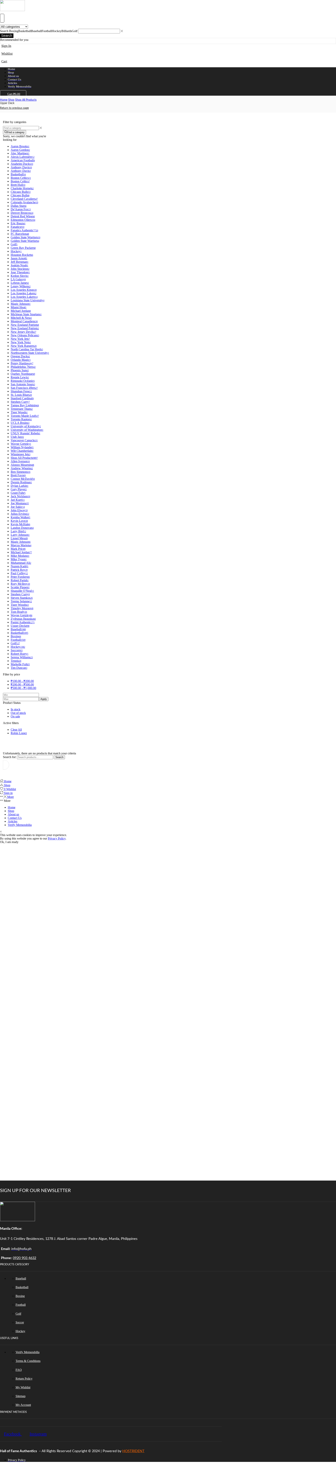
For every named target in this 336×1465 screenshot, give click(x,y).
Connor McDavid (23, 478)
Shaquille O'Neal (22, 590)
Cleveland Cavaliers (24, 198)
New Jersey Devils (23, 331)
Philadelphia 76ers (23, 366)
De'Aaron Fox (21, 209)
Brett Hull (18, 184)
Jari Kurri (18, 499)
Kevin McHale (20, 524)
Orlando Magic (21, 359)
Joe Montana (20, 503)
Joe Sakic (18, 506)
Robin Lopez (19, 733)
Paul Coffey (19, 573)
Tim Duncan (19, 667)
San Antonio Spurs (23, 384)
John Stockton (20, 268)
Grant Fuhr (18, 492)
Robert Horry (19, 653)
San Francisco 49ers (24, 387)
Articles (12, 821)
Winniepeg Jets (20, 454)
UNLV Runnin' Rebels (25, 433)
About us (13, 814)
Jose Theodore (20, 272)
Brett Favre (18, 475)
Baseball (18, 629)
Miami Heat (18, 307)
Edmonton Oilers (23, 219)
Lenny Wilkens (21, 286)
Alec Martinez (20, 153)
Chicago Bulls (21, 191)
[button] (2, 18)
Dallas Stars (18, 205)
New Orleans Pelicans (25, 335)
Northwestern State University (30, 352)
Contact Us (15, 818)
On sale (15, 716)
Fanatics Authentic (24, 230)
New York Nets (21, 342)
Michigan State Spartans (26, 314)
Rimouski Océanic (23, 380)
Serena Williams (22, 657)
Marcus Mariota (21, 545)
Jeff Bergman (19, 261)
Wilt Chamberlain (22, 450)
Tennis (16, 660)
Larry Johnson (20, 534)
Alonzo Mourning (22, 464)
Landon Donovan (22, 527)
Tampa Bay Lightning (25, 405)
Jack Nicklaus (20, 496)
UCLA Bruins (20, 422)
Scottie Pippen (20, 587)
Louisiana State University (27, 300)
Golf (14, 244)
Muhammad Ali (21, 562)
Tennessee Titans (22, 408)
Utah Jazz (17, 436)
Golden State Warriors (25, 237)
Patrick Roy (19, 569)
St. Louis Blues (21, 394)
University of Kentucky (26, 426)
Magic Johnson (21, 303)
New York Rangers (24, 345)
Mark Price (18, 548)
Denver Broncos (22, 212)
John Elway (19, 510)
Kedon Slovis (20, 275)
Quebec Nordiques (23, 373)
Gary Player (19, 489)
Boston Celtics (21, 177)
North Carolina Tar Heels (27, 349)
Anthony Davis (21, 167)
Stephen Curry (20, 401)
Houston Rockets (22, 254)
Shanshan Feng (21, 391)
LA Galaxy (18, 279)
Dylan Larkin (19, 485)
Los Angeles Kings (24, 289)
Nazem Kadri (19, 566)
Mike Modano (20, 555)
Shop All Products (26, 100)
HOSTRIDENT (133, 1451)
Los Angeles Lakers (23, 293)
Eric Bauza (18, 223)
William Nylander (22, 447)
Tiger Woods (19, 412)
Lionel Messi (19, 538)
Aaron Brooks (20, 146)
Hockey (16, 251)
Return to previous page (14, 108)
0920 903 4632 (24, 1258)
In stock (15, 709)
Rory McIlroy (20, 583)
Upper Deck (20, 625)
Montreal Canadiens (24, 321)
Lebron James (20, 282)
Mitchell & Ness (21, 317)
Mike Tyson (19, 559)
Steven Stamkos (22, 597)
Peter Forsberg (20, 576)
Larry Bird (18, 531)
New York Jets (20, 338)
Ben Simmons (20, 471)
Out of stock (18, 713)
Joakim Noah (19, 265)
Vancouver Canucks (24, 440)
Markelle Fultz (20, 664)
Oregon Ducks (20, 356)
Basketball (18, 174)
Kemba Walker (20, 517)
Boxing (16, 636)
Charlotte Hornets (22, 188)
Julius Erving (20, 513)
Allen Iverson (20, 461)
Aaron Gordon (20, 149)
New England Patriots (25, 324)
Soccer (17, 650)
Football (18, 639)
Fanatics (17, 226)
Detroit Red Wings (23, 216)
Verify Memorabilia (20, 825)
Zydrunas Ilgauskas (23, 618)
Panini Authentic (23, 622)
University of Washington (27, 429)
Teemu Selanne (21, 601)
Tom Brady (19, 611)
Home (3, 100)
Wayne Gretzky (21, 443)
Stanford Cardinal (22, 398)
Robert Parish (20, 580)
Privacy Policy (57, 838)
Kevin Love (19, 520)
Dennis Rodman (21, 482)
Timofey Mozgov (22, 608)
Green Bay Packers (23, 247)
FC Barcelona (20, 233)
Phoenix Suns (20, 370)
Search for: (9, 757)
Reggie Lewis (20, 377)
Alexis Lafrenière (22, 156)
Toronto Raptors (21, 419)
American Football (23, 160)
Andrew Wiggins (22, 468)
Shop (11, 100)
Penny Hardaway (22, 363)
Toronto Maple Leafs (25, 415)
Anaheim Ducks (22, 163)
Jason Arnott (19, 258)
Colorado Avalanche (24, 202)
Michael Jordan (21, 310)
